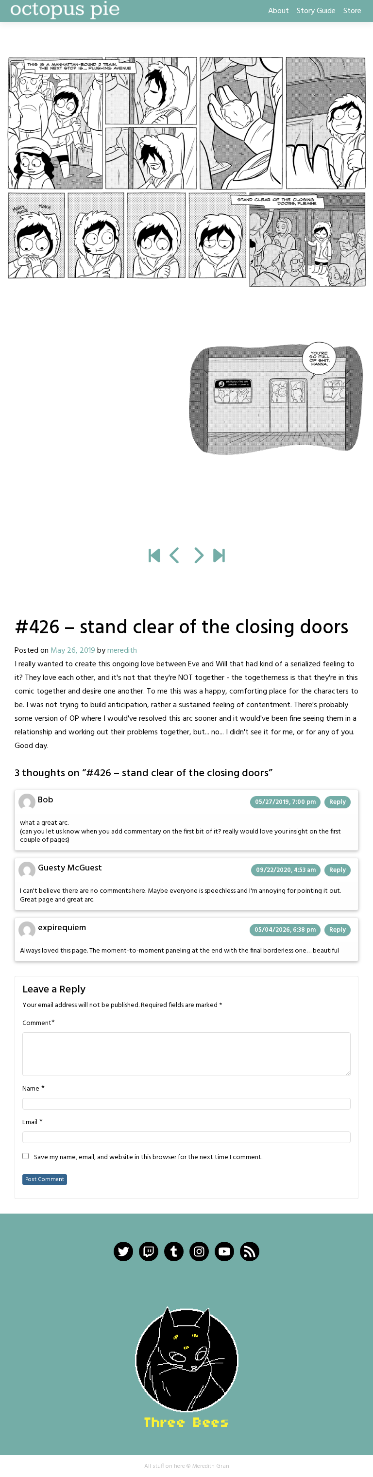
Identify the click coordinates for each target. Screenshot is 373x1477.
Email (29, 1123)
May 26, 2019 (73, 650)
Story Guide (316, 11)
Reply (337, 802)
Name (30, 1089)
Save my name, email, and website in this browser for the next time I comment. (148, 1158)
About (278, 11)
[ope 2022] (218, 557)
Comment (36, 1023)
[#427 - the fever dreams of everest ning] (186, 296)
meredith (122, 650)
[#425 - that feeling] (175, 557)
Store (352, 11)
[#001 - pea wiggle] (154, 557)
